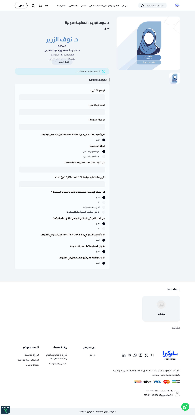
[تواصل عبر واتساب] (185, 407)
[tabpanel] (148, 43)
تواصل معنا (61, 5)
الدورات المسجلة (32, 355)
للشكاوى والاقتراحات (58, 363)
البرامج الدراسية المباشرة (28, 360)
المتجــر (83, 5)
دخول (21, 5)
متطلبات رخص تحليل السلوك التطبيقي (104, 5)
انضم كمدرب (73, 5)
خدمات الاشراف (32, 365)
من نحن (125, 5)
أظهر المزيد (64, 62)
